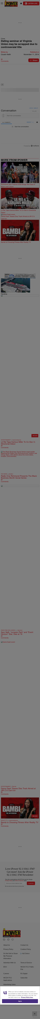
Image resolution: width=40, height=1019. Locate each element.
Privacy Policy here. (27, 997)
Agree (20, 1001)
